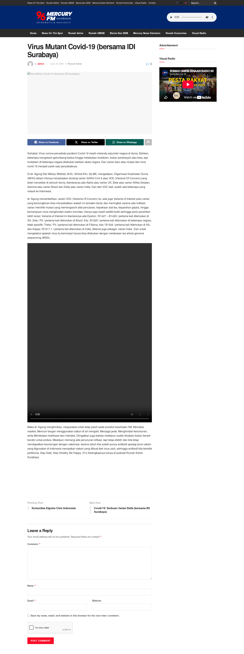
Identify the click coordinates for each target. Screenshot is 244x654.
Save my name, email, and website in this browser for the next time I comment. (75, 615)
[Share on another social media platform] (148, 142)
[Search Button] (214, 3)
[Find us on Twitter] (181, 3)
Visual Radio (141, 2)
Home (33, 33)
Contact (152, 2)
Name (31, 585)
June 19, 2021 (57, 63)
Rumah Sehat (52, 2)
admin (41, 63)
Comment (34, 544)
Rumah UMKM (67, 2)
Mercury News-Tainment (103, 2)
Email (31, 600)
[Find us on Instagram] (186, 3)
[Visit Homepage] (54, 17)
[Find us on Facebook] (177, 3)
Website (96, 600)
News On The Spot (35, 2)
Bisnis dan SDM (83, 2)
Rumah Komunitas (124, 2)
